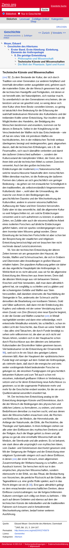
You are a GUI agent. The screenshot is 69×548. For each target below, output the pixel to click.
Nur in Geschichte (31, 13)
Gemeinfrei (20, 534)
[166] (14, 459)
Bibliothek (10, 13)
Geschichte (12, 32)
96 (4, 352)
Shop (33, 21)
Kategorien (57, 19)
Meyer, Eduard (12, 43)
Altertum (18, 537)
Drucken (61, 27)
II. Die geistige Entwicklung (30, 55)
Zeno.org (9, 4)
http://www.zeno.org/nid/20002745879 (32, 530)
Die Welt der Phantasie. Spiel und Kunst (41, 64)
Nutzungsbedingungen (35, 544)
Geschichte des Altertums (23, 46)
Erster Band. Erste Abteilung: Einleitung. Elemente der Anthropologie (35, 51)
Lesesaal (24, 19)
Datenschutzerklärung (58, 544)
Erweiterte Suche (58, 6)
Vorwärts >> (59, 32)
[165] (47, 316)
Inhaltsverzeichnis (12, 35)
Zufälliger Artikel (40, 19)
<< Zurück (44, 32)
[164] (5, 77)
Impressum (35, 546)
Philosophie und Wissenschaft (35, 58)
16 (30, 485)
